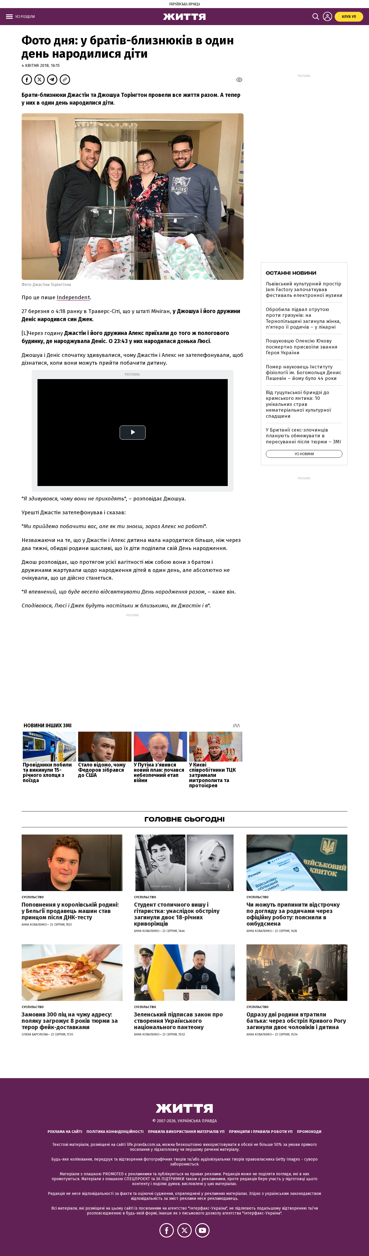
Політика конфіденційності (115, 1131)
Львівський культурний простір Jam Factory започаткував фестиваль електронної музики (304, 290)
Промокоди (309, 1131)
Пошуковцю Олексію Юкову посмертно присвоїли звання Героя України (301, 347)
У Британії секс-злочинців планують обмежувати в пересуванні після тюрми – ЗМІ (303, 436)
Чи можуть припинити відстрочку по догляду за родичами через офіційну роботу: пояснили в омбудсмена (293, 914)
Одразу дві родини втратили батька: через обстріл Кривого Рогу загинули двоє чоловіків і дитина (296, 1021)
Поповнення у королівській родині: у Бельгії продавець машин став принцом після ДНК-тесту (70, 911)
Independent (73, 297)
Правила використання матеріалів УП (186, 1131)
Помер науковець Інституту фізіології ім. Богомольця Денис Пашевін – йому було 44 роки (303, 373)
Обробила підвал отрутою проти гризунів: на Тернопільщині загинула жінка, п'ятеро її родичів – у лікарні (303, 318)
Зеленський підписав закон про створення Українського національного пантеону (178, 1021)
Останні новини (291, 273)
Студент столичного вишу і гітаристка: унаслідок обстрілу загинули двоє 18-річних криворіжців (176, 914)
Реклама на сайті (65, 1131)
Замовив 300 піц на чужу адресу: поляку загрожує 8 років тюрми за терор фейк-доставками (70, 1021)
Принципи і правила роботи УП (261, 1131)
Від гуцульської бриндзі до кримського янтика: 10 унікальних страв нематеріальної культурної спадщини (298, 404)
